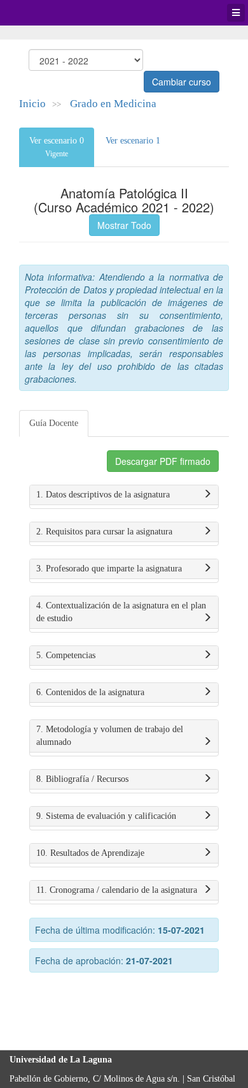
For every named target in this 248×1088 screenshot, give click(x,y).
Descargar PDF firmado (162, 461)
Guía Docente (53, 423)
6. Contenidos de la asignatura (90, 692)
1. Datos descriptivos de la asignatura (103, 494)
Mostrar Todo (124, 225)
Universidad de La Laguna (44, 12)
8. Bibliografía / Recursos (82, 779)
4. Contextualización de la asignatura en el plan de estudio (121, 612)
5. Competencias (65, 655)
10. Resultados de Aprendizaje (90, 853)
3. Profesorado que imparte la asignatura (109, 568)
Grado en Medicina (113, 104)
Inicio (32, 104)
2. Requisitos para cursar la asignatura (104, 531)
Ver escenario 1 (133, 140)
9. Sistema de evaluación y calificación (106, 816)
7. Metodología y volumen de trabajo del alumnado (109, 735)
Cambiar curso (181, 81)
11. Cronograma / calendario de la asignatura (116, 890)
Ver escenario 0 (56, 147)
